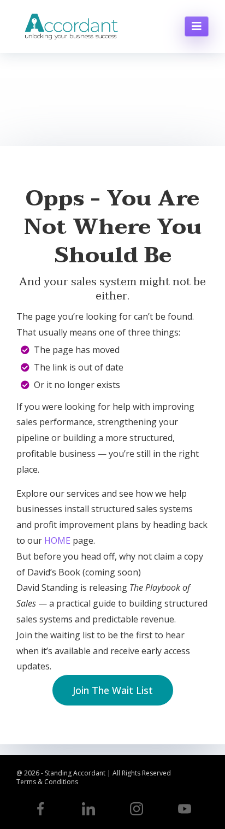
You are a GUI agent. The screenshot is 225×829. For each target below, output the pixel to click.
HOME (57, 540)
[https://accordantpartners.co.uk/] (71, 26)
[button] (197, 26)
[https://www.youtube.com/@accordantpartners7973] (184, 808)
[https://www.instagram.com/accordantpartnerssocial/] (136, 808)
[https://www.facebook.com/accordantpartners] (40, 808)
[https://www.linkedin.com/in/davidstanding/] (88, 808)
